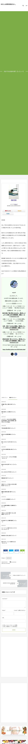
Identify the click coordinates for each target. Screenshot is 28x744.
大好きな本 (9, 558)
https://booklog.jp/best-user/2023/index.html (14, 349)
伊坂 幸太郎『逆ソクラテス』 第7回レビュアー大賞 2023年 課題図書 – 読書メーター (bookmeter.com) (14, 341)
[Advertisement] (14, 377)
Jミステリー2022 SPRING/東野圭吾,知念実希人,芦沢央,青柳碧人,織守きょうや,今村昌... (8, 421)
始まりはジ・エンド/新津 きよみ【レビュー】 (8, 542)
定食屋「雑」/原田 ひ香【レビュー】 (8, 405)
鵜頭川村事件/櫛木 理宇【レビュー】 (8, 492)
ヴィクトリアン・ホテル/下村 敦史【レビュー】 (9, 457)
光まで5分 (14, 200)
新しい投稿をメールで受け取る (10, 626)
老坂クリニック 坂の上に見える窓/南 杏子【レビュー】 (9, 485)
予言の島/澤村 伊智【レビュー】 (8, 428)
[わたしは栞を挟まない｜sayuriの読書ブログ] (8, 4)
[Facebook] (15, 354)
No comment (13, 562)
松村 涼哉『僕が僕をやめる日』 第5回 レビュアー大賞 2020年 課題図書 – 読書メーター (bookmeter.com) (14, 315)
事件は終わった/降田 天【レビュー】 (8, 412)
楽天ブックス (8, 210)
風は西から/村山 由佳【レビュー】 (9, 535)
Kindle (7, 213)
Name (3, 610)
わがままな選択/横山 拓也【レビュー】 (9, 450)
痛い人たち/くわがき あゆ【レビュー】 (9, 442)
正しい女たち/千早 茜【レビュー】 (9, 472)
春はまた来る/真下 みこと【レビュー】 (9, 465)
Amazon (19, 210)
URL (3, 617)
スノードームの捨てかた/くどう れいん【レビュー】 (9, 528)
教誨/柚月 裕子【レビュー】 (7, 478)
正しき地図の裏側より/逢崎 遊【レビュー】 (9, 506)
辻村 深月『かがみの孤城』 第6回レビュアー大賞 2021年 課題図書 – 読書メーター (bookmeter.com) (14, 328)
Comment (4, 598)
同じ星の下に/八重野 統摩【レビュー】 (9, 521)
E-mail (15, 610)
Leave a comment (6, 563)
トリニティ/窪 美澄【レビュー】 (8, 499)
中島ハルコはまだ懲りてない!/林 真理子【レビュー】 (8, 513)
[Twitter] (12, 354)
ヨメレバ (15, 204)
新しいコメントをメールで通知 (10, 625)
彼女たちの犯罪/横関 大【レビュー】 (8, 435)
